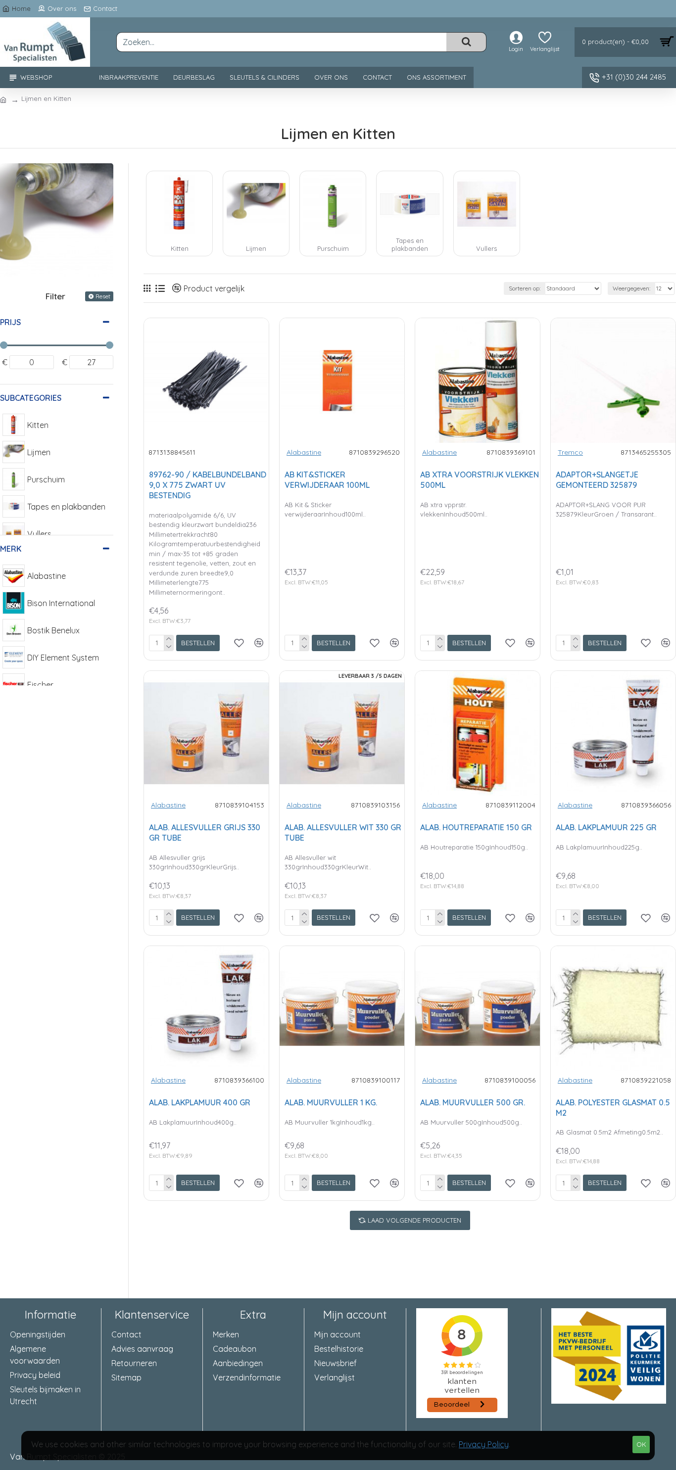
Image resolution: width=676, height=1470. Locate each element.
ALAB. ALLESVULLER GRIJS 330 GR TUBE (204, 832)
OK (641, 1444)
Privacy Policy (484, 1444)
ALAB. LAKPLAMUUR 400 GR (199, 1102)
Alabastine (304, 452)
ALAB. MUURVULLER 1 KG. (331, 1102)
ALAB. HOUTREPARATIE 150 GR (476, 827)
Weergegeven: (631, 288)
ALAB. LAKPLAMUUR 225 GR (606, 827)
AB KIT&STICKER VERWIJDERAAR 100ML (327, 480)
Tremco (570, 452)
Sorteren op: (524, 288)
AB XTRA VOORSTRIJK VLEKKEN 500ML (479, 480)
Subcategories (30, 398)
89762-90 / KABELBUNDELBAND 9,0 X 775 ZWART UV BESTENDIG (207, 485)
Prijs (10, 322)
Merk (10, 549)
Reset (103, 296)
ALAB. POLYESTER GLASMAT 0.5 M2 (613, 1107)
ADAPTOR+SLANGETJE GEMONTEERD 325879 (597, 480)
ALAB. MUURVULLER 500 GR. (472, 1102)
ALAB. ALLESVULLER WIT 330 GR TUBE (343, 832)
